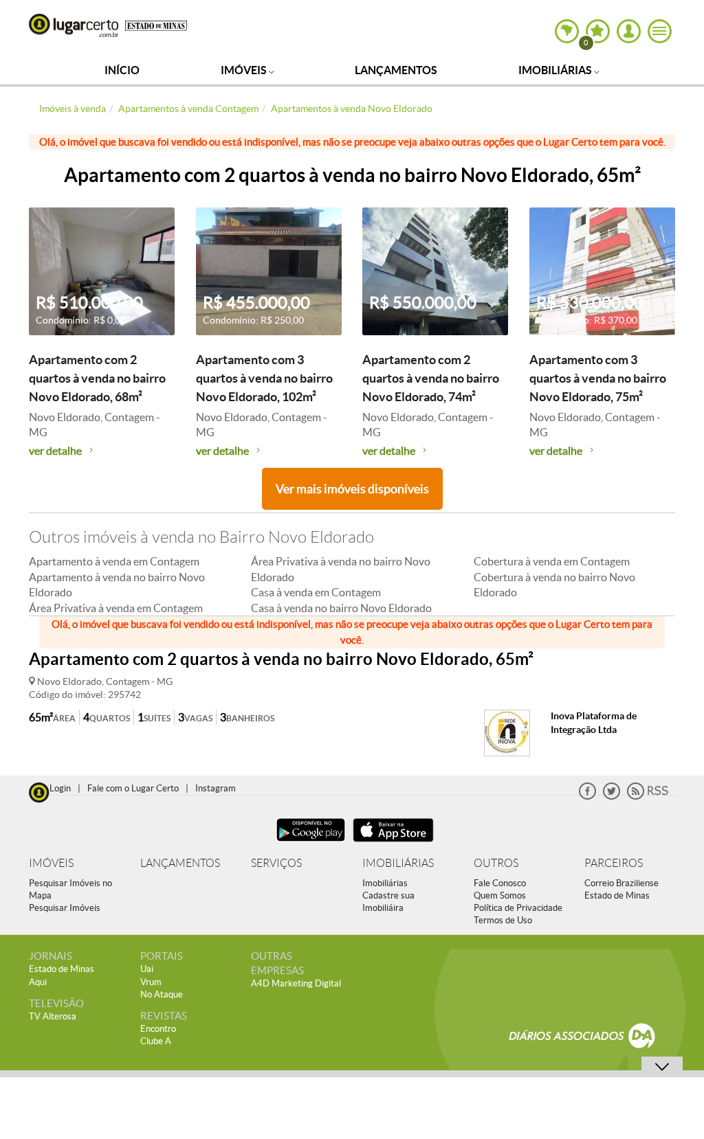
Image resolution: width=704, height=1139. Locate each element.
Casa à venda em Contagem (316, 592)
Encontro (158, 1029)
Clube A (155, 1041)
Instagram (215, 788)
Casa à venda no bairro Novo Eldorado (341, 608)
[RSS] (647, 796)
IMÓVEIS (51, 863)
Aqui (38, 982)
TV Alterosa (52, 1016)
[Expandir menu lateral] (660, 31)
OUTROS (496, 863)
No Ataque (161, 994)
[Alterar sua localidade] (567, 31)
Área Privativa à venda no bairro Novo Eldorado (340, 569)
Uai (146, 969)
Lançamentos (396, 70)
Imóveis (245, 70)
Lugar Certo (73, 25)
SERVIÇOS (276, 863)
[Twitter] (611, 796)
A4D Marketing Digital (296, 983)
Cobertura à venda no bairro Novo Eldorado (554, 584)
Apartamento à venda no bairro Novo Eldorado (117, 584)
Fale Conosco (500, 883)
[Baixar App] (311, 843)
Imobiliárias (556, 70)
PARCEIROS (613, 863)
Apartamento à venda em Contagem (114, 561)
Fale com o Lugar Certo (133, 788)
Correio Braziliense (621, 883)
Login (60, 788)
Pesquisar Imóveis (64, 908)
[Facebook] (587, 796)
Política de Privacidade (518, 908)
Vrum (151, 982)
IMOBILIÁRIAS (398, 863)
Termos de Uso (503, 920)
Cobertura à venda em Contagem (552, 561)
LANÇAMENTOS (180, 863)
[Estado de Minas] (156, 24)
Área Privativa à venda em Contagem (116, 608)
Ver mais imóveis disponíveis (352, 489)
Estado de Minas (617, 895)
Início (122, 70)
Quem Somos (500, 895)
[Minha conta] (629, 31)
